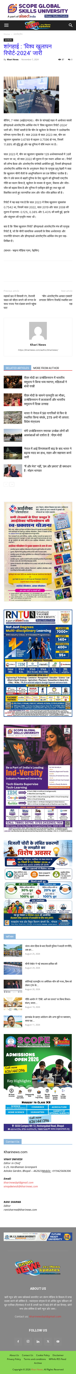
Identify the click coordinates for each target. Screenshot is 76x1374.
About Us (14, 1355)
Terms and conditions (35, 1359)
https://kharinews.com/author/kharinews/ (38, 350)
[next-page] (12, 484)
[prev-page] (6, 484)
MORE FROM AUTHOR (46, 368)
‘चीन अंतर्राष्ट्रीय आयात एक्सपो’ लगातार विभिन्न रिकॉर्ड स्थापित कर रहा (55, 300)
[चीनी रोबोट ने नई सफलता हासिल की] (13, 968)
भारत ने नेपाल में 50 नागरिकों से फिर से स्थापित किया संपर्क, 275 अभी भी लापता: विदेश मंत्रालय (46, 417)
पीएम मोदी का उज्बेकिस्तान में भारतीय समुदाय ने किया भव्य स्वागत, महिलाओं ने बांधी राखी (45, 382)
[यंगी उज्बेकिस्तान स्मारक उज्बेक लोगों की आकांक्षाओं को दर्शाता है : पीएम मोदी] (13, 435)
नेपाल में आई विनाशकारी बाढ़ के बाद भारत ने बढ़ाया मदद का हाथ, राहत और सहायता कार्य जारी (48, 453)
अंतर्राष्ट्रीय (18, 34)
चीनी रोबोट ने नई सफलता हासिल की (41, 963)
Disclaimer (58, 1355)
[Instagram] (28, 1341)
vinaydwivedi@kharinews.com (21, 1186)
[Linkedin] (38, 1341)
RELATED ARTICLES (17, 368)
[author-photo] (38, 339)
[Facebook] (7, 68)
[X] (16, 68)
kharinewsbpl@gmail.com (18, 1182)
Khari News (12, 59)
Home (7, 34)
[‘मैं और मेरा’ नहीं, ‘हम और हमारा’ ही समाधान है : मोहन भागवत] (13, 470)
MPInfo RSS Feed (57, 1359)
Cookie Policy (43, 1355)
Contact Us (27, 1355)
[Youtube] (58, 1341)
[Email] (41, 68)
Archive (38, 1363)
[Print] (49, 68)
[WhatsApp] (24, 68)
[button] (6, 25)
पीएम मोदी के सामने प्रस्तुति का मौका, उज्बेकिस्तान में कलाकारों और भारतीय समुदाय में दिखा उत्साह (44, 400)
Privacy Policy (14, 1359)
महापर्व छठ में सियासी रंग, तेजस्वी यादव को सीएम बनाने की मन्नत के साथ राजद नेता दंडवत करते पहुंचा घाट (20, 302)
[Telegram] (33, 68)
